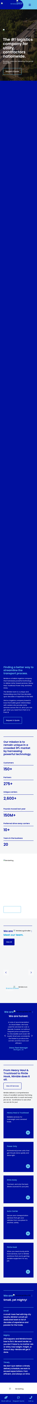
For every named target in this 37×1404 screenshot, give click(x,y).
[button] (6, 972)
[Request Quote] (18, 1397)
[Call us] (30, 1397)
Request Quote (18, 1401)
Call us (30, 1401)
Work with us (6, 1401)
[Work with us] (6, 1397)
